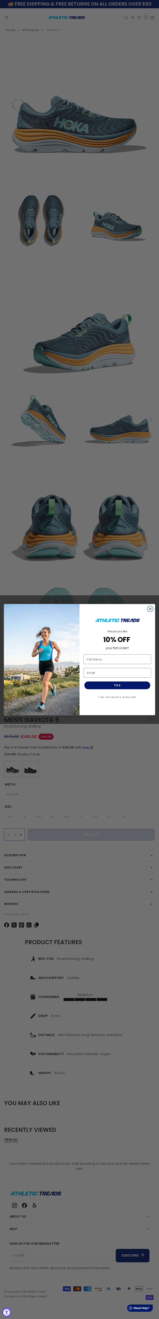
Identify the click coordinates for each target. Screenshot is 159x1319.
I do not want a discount (117, 696)
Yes (117, 685)
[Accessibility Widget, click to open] (6, 1312)
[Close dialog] (150, 609)
